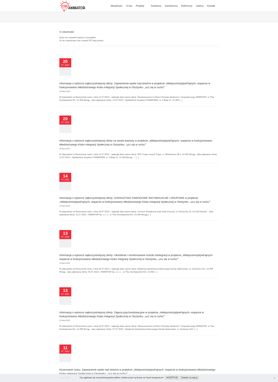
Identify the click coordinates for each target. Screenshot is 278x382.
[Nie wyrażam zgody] (274, 378)
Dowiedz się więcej (189, 378)
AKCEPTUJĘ (172, 378)
